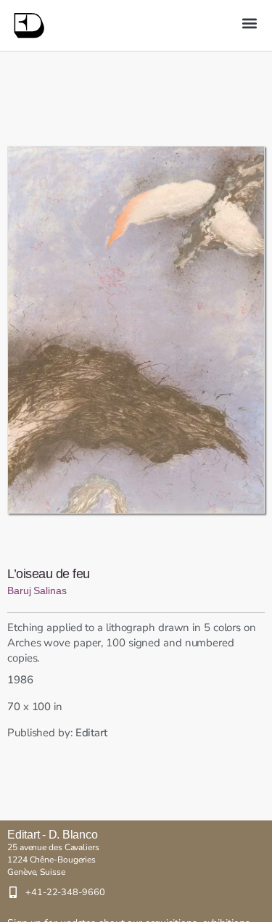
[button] (249, 23)
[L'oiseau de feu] (136, 329)
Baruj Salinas (37, 590)
